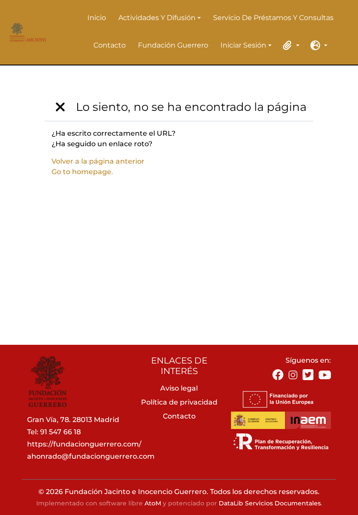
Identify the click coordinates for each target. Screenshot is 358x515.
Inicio (96, 18)
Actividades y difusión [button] (157, 18)
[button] (289, 45)
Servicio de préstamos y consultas (273, 18)
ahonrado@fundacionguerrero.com (91, 456)
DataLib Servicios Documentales (270, 503)
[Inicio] (26, 32)
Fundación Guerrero (173, 45)
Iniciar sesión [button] (243, 46)
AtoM (153, 503)
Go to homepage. (82, 172)
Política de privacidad (179, 402)
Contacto (109, 45)
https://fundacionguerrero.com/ (84, 444)
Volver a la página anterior (98, 161)
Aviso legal (179, 388)
